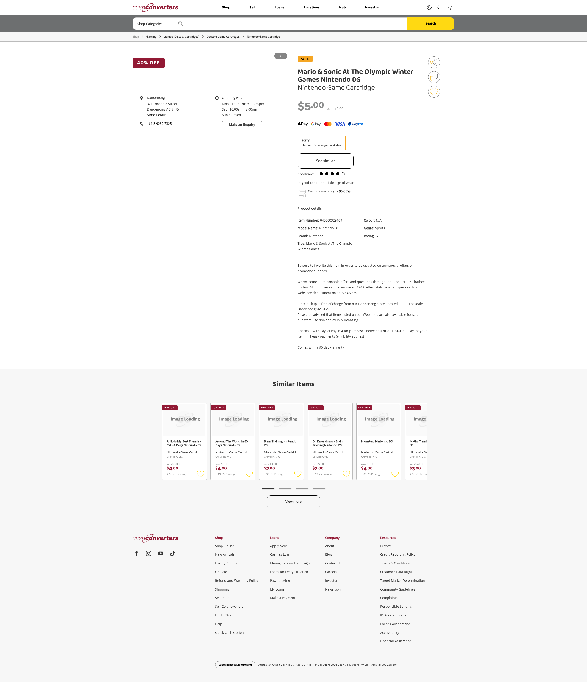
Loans (280, 7)
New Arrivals (225, 554)
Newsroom (333, 589)
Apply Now (278, 546)
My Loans (277, 589)
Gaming (151, 37)
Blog (328, 554)
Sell (252, 7)
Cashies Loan (280, 554)
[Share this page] (434, 62)
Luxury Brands (226, 563)
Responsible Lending (396, 606)
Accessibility (389, 632)
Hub (342, 7)
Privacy (385, 546)
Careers (331, 572)
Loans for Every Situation (289, 572)
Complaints (389, 598)
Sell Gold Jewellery (229, 606)
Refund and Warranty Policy (236, 580)
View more (293, 501)
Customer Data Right (396, 572)
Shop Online (224, 546)
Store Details (156, 115)
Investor (372, 7)
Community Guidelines (397, 589)
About (329, 546)
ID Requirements (393, 615)
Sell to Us (222, 598)
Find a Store (224, 615)
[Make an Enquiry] (434, 77)
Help (218, 624)
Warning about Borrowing (235, 664)
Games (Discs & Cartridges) (181, 37)
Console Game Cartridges (223, 37)
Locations (312, 7)
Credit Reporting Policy (397, 554)
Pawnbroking (280, 580)
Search (431, 23)
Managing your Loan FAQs (290, 563)
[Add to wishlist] (434, 92)
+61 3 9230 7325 (159, 123)
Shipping (222, 589)
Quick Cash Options (230, 632)
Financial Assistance (395, 641)
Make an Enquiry (242, 124)
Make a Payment (282, 598)
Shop (226, 7)
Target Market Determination (402, 580)
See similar (325, 160)
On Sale (221, 572)
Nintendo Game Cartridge (263, 37)
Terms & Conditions (395, 563)
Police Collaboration (395, 624)
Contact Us (333, 563)
